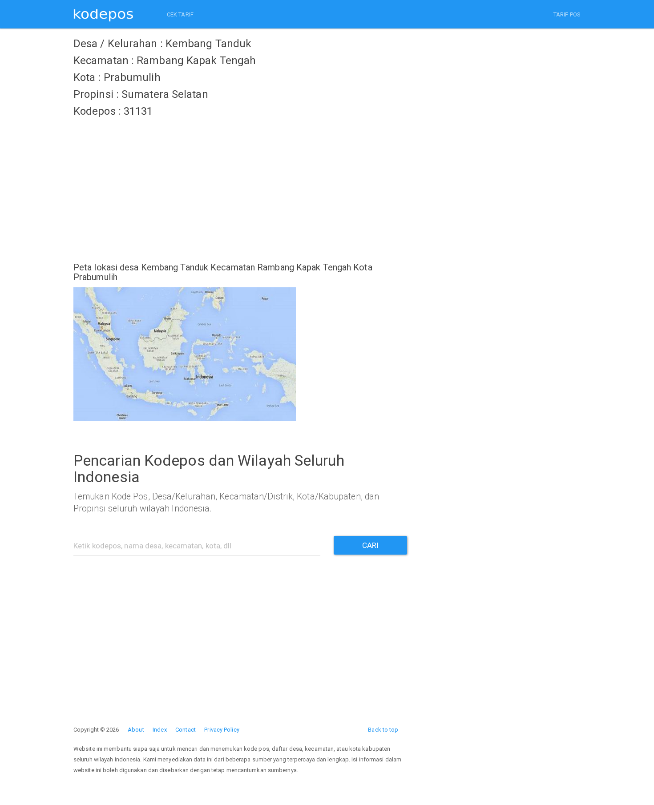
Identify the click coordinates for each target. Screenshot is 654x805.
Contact (185, 729)
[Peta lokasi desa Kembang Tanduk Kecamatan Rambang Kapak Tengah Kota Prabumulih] (240, 354)
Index (160, 729)
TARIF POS (567, 14)
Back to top (383, 729)
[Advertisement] (240, 184)
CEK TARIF (180, 14)
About (136, 729)
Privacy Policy (221, 729)
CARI (370, 545)
